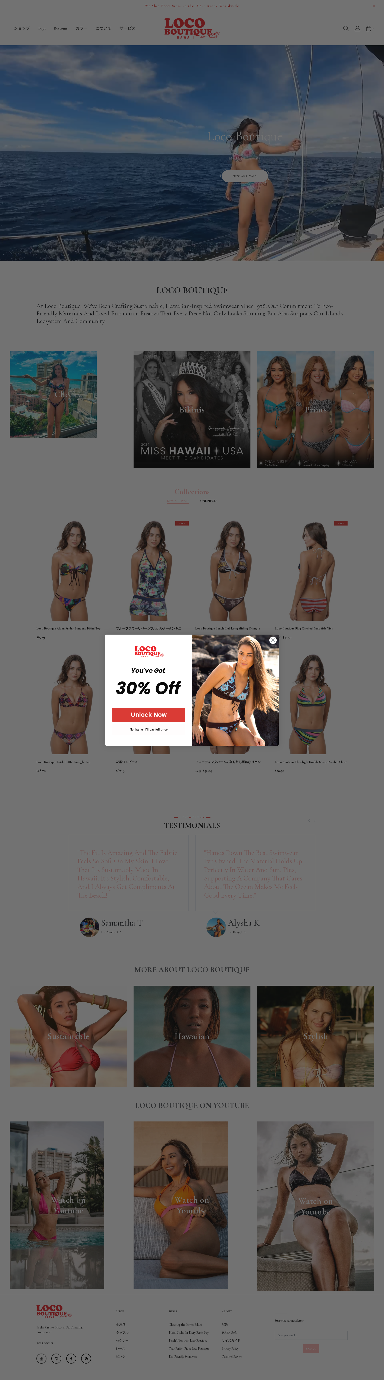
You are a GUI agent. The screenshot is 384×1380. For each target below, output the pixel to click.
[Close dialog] (273, 640)
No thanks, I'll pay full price (149, 729)
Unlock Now (149, 714)
